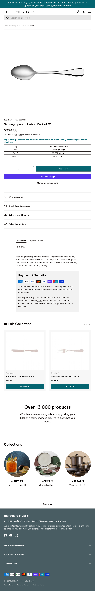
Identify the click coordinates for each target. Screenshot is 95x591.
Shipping (18, 135)
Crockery (47, 480)
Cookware (78, 480)
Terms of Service (23, 585)
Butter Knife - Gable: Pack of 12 (20, 376)
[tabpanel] (47, 256)
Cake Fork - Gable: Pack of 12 (65, 376)
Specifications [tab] (36, 240)
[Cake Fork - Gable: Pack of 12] (70, 351)
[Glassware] (17, 464)
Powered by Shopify (27, 581)
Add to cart (63, 169)
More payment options (47, 183)
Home (6, 26)
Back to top (47, 504)
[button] (84, 11)
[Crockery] (47, 464)
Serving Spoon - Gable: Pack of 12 (22, 26)
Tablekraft (8, 120)
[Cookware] (78, 464)
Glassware (17, 480)
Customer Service (39, 585)
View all (87, 324)
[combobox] (47, 17)
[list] (47, 72)
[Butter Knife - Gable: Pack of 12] (25, 351)
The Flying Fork (14, 581)
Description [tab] (21, 240)
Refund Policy (8, 585)
